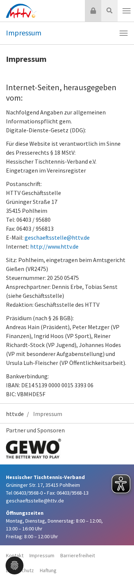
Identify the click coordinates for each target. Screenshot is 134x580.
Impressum (23, 32)
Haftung (48, 570)
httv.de (15, 413)
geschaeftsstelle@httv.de (57, 237)
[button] (14, 564)
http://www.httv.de (54, 246)
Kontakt (14, 555)
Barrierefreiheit (77, 555)
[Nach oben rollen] (119, 559)
